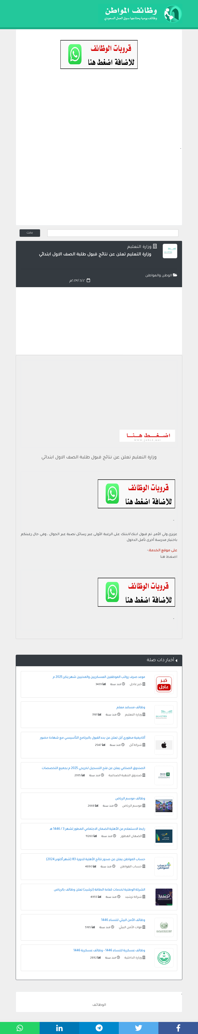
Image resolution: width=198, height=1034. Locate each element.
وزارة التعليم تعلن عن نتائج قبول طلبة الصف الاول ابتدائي (99, 457)
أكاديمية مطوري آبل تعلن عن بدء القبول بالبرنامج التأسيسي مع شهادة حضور (92, 738)
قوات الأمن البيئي (130, 927)
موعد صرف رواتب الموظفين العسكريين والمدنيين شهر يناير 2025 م (98, 677)
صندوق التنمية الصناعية (125, 775)
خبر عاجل (135, 684)
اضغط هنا (168, 557)
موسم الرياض (131, 806)
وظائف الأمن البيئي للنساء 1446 (123, 920)
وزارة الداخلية (133, 958)
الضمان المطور (131, 836)
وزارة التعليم (139, 247)
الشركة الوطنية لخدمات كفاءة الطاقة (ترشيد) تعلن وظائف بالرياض (99, 890)
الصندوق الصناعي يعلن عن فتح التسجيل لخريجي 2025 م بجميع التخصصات (93, 768)
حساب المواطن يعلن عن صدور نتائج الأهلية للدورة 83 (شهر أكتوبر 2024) (95, 859)
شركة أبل (135, 745)
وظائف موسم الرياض (130, 799)
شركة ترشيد (133, 897)
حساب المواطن (130, 867)
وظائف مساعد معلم (131, 707)
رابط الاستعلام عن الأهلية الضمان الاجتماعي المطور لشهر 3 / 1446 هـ (97, 829)
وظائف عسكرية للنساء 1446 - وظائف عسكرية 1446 (109, 950)
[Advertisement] (99, 112)
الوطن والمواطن (159, 276)
